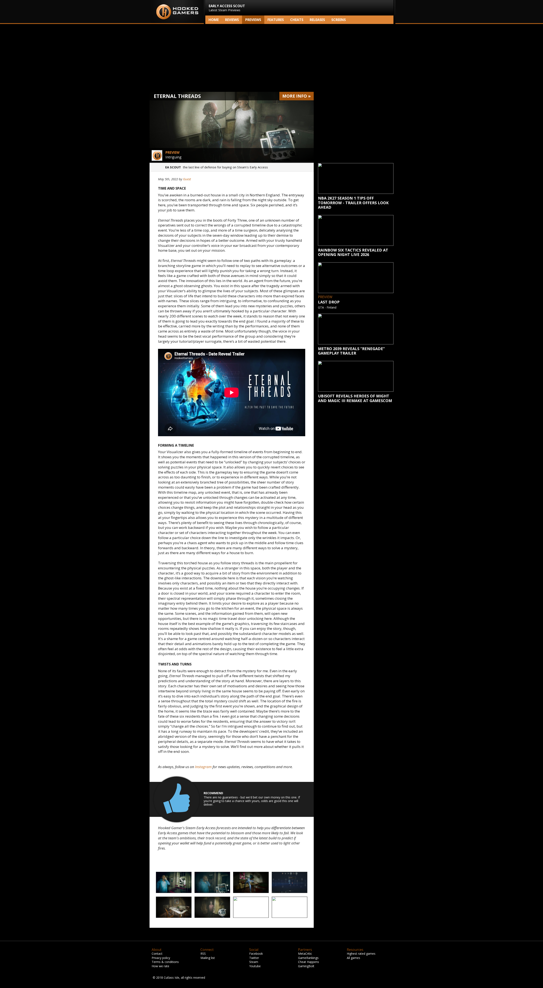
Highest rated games (361, 954)
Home (214, 19)
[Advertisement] (271, 58)
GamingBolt (306, 966)
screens (338, 19)
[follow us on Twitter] (368, 19)
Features (275, 19)
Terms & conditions (165, 962)
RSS (203, 954)
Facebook (256, 954)
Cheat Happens (308, 962)
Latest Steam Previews (227, 8)
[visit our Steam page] (381, 19)
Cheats (296, 19)
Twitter (254, 958)
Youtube (255, 966)
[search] (389, 19)
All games (353, 958)
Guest (187, 179)
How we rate (160, 966)
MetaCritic (305, 954)
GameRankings (308, 958)
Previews (253, 19)
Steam (253, 962)
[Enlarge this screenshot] (174, 882)
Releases (317, 19)
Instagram (203, 766)
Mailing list (207, 958)
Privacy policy (161, 958)
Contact (157, 954)
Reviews (232, 19)
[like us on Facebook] (375, 19)
